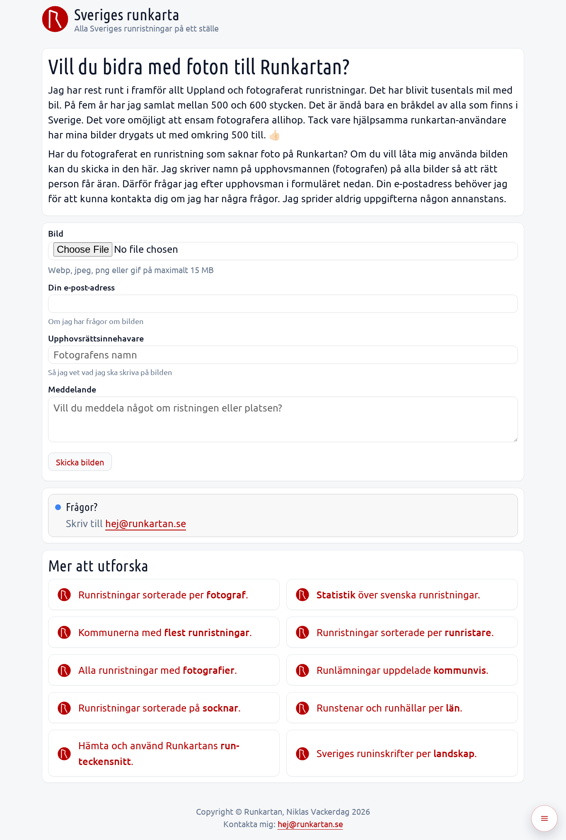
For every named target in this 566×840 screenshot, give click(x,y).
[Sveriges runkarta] (55, 19)
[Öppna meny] (544, 818)
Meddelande (72, 389)
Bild (55, 233)
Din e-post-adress (81, 287)
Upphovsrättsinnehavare (96, 338)
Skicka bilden (80, 462)
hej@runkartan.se (145, 523)
